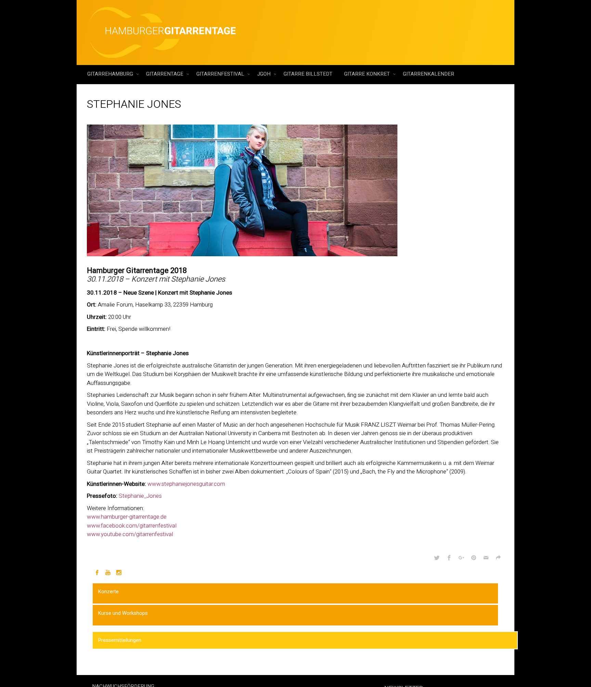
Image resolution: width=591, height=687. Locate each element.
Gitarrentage (165, 74)
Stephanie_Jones (140, 496)
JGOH (264, 74)
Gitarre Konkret (367, 74)
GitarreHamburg (110, 74)
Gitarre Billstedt (308, 74)
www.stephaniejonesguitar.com (186, 484)
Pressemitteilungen (119, 640)
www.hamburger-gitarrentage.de (127, 517)
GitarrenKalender (428, 74)
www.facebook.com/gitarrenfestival (131, 525)
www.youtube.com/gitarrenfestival (130, 534)
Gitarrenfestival (221, 74)
